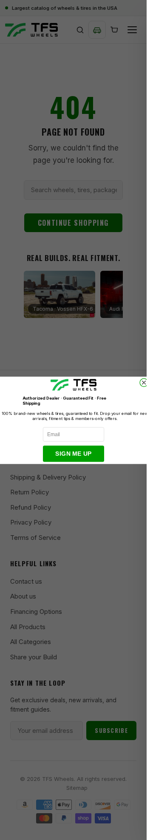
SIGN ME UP (73, 453)
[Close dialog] (144, 382)
